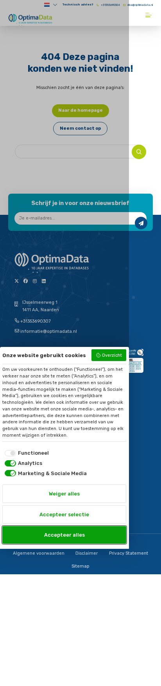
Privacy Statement (128, 553)
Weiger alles (64, 494)
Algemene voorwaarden (38, 553)
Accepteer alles (64, 535)
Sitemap (80, 566)
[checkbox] (25, 453)
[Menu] (149, 15)
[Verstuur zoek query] (139, 152)
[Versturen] (141, 223)
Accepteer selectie (64, 514)
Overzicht (112, 355)
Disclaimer (86, 553)
